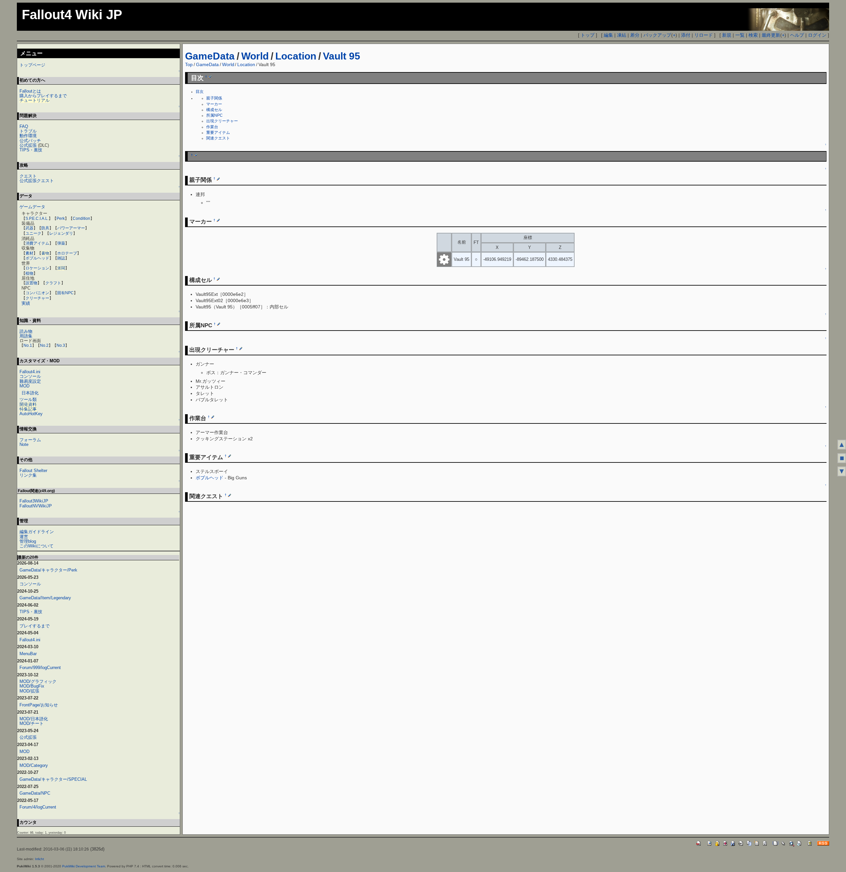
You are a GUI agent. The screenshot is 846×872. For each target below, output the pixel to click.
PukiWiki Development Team (83, 866)
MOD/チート (31, 723)
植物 (29, 273)
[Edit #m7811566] (229, 455)
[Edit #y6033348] (195, 155)
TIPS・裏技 (30, 149)
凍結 (621, 35)
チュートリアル (34, 100)
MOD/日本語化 (33, 718)
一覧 (740, 35)
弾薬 (61, 243)
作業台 (212, 127)
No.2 (44, 345)
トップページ (32, 64)
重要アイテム (218, 133)
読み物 (25, 331)
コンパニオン (37, 293)
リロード (703, 35)
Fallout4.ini (29, 371)
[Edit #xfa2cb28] (218, 220)
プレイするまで (34, 625)
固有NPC (65, 293)
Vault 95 (341, 56)
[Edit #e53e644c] (218, 324)
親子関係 (214, 98)
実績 (25, 303)
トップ (588, 35)
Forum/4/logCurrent (37, 807)
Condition (81, 218)
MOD (24, 385)
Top (189, 64)
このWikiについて (36, 545)
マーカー (214, 104)
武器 (29, 228)
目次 (200, 92)
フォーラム (30, 439)
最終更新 (771, 35)
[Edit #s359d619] (218, 278)
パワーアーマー (71, 228)
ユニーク (33, 233)
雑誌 (61, 258)
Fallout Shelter (33, 470)
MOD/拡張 (29, 691)
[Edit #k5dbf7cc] (229, 495)
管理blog (27, 541)
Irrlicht (39, 859)
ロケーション (37, 268)
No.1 (27, 345)
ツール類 (28, 399)
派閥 (61, 268)
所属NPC (214, 115)
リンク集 (28, 475)
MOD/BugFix (31, 686)
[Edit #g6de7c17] (212, 416)
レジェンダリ (61, 233)
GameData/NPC (34, 793)
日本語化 (30, 392)
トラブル (28, 131)
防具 (45, 228)
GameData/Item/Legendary (45, 597)
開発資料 (28, 404)
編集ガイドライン (36, 531)
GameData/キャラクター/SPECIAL (53, 779)
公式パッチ (30, 140)
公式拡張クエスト (36, 180)
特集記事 (28, 409)
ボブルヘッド (209, 477)
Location (295, 56)
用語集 (25, 336)
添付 (685, 35)
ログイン (817, 35)
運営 (23, 536)
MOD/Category (33, 765)
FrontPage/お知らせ (38, 704)
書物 (45, 253)
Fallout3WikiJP (33, 500)
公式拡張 (28, 145)
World (255, 56)
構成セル (214, 110)
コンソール (30, 376)
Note (23, 444)
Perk (61, 218)
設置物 (31, 283)
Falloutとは (30, 91)
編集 (608, 35)
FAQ (23, 126)
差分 (634, 35)
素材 (29, 253)
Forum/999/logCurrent (40, 667)
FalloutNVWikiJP (35, 505)
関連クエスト (218, 138)
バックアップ (657, 35)
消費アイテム (37, 243)
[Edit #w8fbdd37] (210, 76)
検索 (753, 35)
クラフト (53, 283)
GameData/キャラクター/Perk (48, 570)
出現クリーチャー (222, 121)
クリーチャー (37, 298)
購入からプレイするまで (43, 95)
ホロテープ (67, 253)
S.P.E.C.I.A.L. (37, 218)
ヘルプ (797, 35)
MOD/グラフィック (38, 681)
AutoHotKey (31, 413)
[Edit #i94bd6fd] (240, 348)
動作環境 (28, 135)
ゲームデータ (32, 206)
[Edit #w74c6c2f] (218, 178)
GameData (210, 56)
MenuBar (28, 653)
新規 (726, 35)
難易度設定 (30, 381)
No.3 (61, 345)
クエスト (28, 176)
